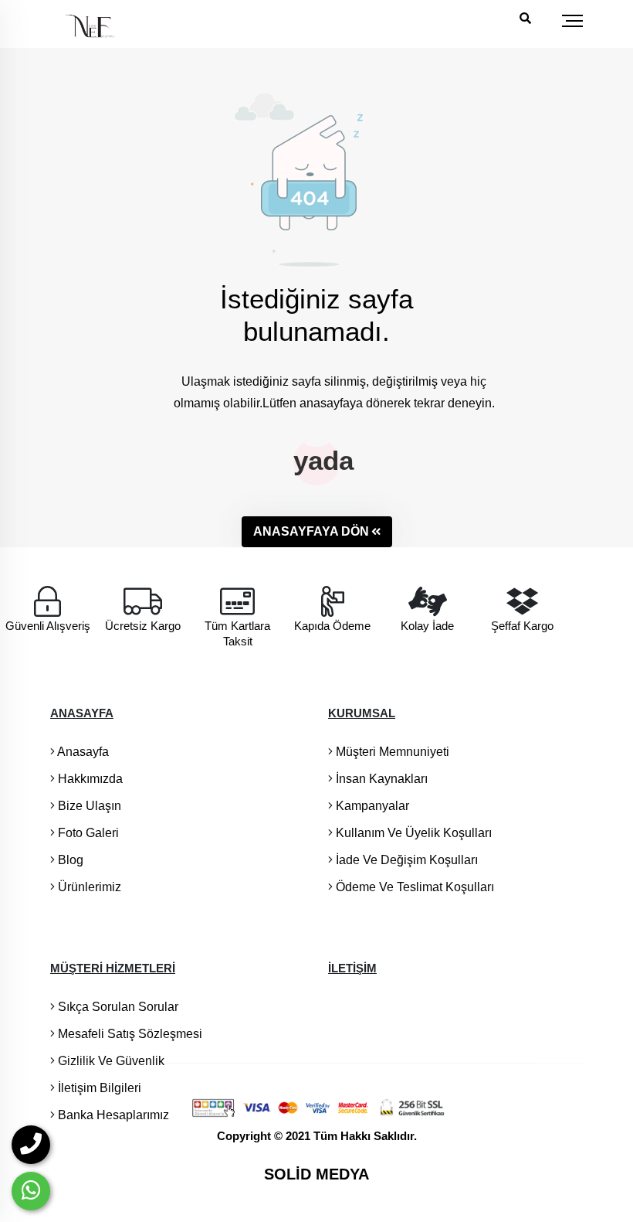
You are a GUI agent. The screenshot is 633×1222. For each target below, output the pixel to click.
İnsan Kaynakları (380, 778)
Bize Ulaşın (88, 805)
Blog (69, 859)
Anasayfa (82, 751)
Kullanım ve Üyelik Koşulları (412, 832)
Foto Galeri (87, 832)
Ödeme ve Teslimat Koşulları (413, 887)
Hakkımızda (89, 778)
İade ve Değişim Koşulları (405, 859)
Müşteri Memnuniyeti (391, 751)
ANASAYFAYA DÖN (311, 531)
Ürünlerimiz (88, 887)
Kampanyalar (371, 805)
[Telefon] (31, 1144)
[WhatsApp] (31, 1191)
